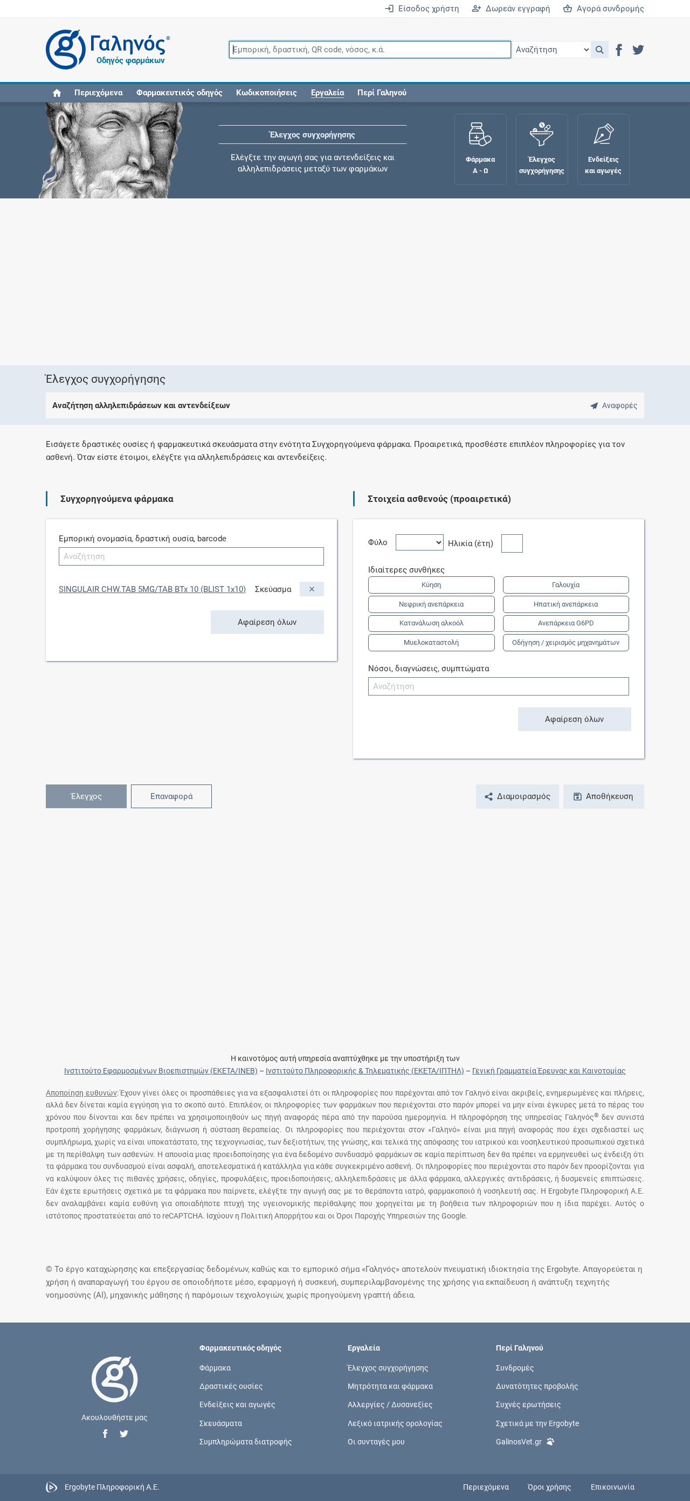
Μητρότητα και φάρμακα (390, 1386)
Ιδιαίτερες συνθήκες (410, 570)
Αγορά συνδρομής (608, 8)
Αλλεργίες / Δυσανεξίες (390, 1404)
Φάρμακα (215, 1368)
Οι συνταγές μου (376, 1441)
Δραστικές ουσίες (231, 1386)
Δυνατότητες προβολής (537, 1386)
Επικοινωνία (612, 1487)
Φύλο (382, 542)
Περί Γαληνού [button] (381, 93)
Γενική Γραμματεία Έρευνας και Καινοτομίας (549, 1070)
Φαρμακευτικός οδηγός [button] (179, 93)
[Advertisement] (345, 281)
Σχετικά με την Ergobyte (537, 1423)
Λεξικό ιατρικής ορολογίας (395, 1423)
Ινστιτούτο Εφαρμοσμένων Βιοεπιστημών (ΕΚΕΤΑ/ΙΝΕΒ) (161, 1070)
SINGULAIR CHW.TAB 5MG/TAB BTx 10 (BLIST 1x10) (152, 589)
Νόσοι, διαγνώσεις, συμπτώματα (428, 668)
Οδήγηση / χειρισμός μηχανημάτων (565, 642)
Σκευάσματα (220, 1423)
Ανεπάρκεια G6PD (566, 623)
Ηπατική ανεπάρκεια (566, 604)
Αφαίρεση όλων (267, 622)
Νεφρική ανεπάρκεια (431, 604)
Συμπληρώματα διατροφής (245, 1441)
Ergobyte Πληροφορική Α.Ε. (112, 1486)
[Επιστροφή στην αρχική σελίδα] (115, 1390)
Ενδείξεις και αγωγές (237, 1404)
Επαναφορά (171, 796)
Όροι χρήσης (549, 1487)
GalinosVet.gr (519, 1441)
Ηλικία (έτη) (474, 543)
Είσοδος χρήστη (426, 8)
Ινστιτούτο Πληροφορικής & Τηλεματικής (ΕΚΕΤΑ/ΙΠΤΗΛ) (365, 1070)
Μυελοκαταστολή (431, 642)
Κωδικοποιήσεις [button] (266, 93)
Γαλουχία (565, 585)
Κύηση (431, 585)
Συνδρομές (515, 1368)
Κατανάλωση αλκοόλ (431, 623)
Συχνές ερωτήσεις (528, 1404)
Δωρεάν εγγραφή (515, 8)
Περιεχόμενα (98, 93)
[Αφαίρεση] (312, 589)
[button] (600, 49)
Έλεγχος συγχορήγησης (312, 135)
